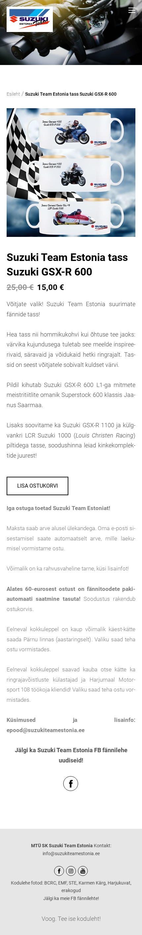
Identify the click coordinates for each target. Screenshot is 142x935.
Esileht (13, 94)
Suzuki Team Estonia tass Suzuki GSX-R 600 (71, 94)
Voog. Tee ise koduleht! (71, 918)
